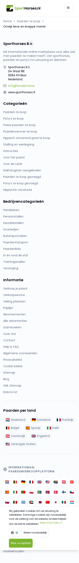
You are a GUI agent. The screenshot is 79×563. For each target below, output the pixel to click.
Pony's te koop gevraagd (20, 183)
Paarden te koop (28, 21)
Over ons (9, 334)
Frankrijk (67, 420)
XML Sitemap (12, 386)
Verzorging (10, 268)
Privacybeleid (12, 360)
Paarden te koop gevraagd (22, 177)
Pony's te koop (13, 119)
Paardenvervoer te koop (20, 131)
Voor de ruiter (12, 164)
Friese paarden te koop (19, 125)
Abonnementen (14, 314)
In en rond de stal (15, 255)
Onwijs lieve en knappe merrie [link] (24, 26)
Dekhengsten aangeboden (22, 170)
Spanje (36, 428)
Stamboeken (12, 327)
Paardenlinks (12, 249)
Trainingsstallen (14, 262)
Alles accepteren (21, 543)
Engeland (43, 436)
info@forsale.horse (21, 86)
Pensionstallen (13, 216)
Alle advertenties (15, 321)
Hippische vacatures (17, 190)
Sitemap (9, 373)
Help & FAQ (11, 347)
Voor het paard (14, 157)
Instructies (10, 151)
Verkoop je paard (15, 288)
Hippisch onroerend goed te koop (26, 138)
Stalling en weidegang (18, 144)
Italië (55, 428)
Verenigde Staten (23, 444)
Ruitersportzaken (15, 236)
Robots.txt (10, 392)
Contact (9, 340)
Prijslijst (8, 308)
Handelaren (11, 210)
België (15, 428)
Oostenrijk (18, 436)
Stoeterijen (11, 229)
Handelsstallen (13, 223)
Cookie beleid (12, 366)
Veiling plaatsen (14, 301)
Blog (6, 379)
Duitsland (43, 420)
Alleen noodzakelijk (35, 532)
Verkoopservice (14, 295)
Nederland (18, 420)
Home (7, 21)
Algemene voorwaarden (20, 353)
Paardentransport (15, 242)
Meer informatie (49, 522)
